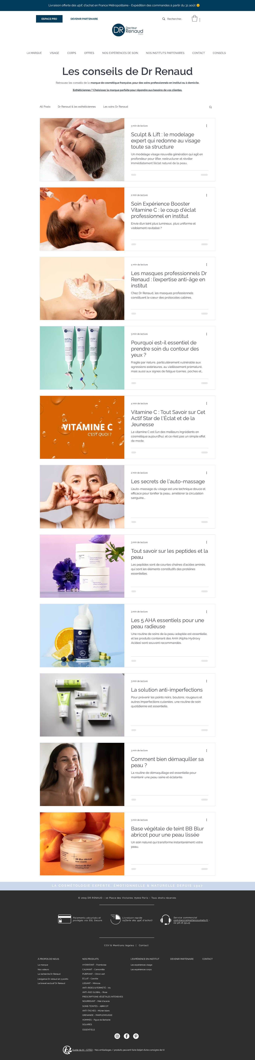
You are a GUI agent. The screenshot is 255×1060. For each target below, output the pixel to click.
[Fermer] (250, 1052)
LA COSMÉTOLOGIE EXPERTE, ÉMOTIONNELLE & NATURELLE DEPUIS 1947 (127, 885)
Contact (144, 945)
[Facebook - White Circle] (126, 1036)
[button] (194, 18)
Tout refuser (216, 1052)
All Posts (45, 106)
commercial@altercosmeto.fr (191, 920)
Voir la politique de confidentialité (35, 1055)
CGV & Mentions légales (119, 945)
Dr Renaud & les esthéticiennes (77, 106)
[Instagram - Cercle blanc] (117, 1036)
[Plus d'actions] (208, 126)
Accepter (237, 1052)
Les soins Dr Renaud (115, 106)
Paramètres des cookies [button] (189, 1052)
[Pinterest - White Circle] (136, 1036)
